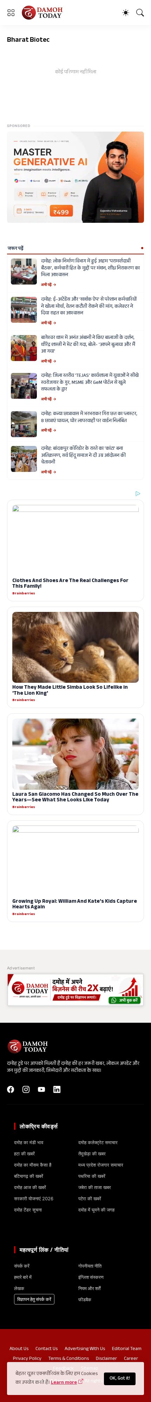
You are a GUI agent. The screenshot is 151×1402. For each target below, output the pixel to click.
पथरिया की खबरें (91, 1176)
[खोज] (140, 13)
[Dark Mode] (125, 13)
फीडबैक (84, 1299)
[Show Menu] (11, 13)
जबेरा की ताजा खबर (94, 1187)
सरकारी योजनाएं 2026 (33, 1198)
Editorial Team (127, 1349)
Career (131, 1359)
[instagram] (25, 1089)
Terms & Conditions (68, 1359)
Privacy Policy (27, 1359)
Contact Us (46, 1349)
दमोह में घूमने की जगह (96, 1210)
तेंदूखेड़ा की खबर (92, 1153)
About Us (18, 1349)
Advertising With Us (85, 1349)
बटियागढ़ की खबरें (28, 1176)
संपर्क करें (21, 1266)
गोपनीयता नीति (89, 1266)
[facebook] (10, 1089)
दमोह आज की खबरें (30, 1187)
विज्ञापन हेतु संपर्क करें (34, 1299)
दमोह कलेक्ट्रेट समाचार (98, 1142)
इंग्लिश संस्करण (91, 1277)
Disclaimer (106, 1359)
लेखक (19, 1288)
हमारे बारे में (23, 1277)
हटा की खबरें (24, 1153)
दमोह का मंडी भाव (28, 1142)
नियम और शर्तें (89, 1288)
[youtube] (41, 1089)
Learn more (64, 1383)
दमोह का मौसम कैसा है (32, 1165)
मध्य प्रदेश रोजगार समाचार (100, 1165)
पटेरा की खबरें (89, 1198)
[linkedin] (56, 1089)
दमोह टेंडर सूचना (28, 1210)
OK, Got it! (120, 1379)
